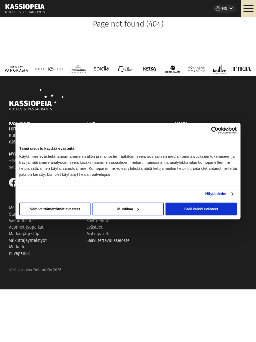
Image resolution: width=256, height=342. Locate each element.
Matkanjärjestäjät (25, 234)
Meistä (15, 208)
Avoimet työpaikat (26, 227)
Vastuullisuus (21, 221)
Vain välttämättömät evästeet (55, 209)
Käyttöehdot (98, 221)
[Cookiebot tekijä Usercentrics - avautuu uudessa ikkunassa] (215, 130)
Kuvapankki (19, 254)
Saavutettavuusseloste (108, 241)
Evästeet (94, 227)
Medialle (17, 247)
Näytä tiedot (215, 194)
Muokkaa (125, 209)
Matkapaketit (98, 234)
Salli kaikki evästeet (201, 209)
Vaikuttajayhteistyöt (28, 241)
